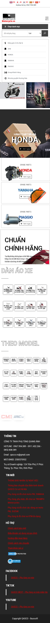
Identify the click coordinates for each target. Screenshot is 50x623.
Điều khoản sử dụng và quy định (22, 533)
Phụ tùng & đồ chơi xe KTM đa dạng (24, 516)
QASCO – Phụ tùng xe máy (22, 577)
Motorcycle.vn (8, 21)
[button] (25, 149)
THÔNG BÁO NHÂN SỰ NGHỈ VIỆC (23, 480)
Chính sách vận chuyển (18, 543)
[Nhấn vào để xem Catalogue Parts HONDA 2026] (38, 95)
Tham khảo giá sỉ (15, 548)
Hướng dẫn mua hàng (17, 538)
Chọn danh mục (14, 26)
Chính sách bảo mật (17, 528)
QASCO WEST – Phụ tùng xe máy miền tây (29, 592)
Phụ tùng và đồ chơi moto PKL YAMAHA (26, 494)
